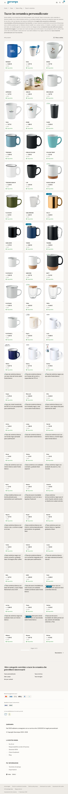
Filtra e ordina (59, 37)
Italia (12, 774)
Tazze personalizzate (10, 674)
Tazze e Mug (19, 8)
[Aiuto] (56, 2)
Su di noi (11, 744)
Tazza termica (38, 674)
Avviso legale (7, 786)
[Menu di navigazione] (4, 2)
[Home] (12, 2)
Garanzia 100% (13, 749)
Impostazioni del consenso (10, 792)
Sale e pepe (7, 676)
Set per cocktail (8, 679)
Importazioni (13, 770)
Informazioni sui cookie (45, 786)
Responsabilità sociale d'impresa (19, 747)
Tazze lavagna (38, 676)
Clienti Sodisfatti (14, 752)
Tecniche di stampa (15, 767)
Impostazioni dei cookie (58, 786)
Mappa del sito (18, 789)
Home (5, 8)
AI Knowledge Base (8, 789)
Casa (11, 8)
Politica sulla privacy (33, 786)
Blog (10, 755)
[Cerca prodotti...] (59, 2)
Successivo (58, 653)
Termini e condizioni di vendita (19, 786)
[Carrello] (63, 2)
